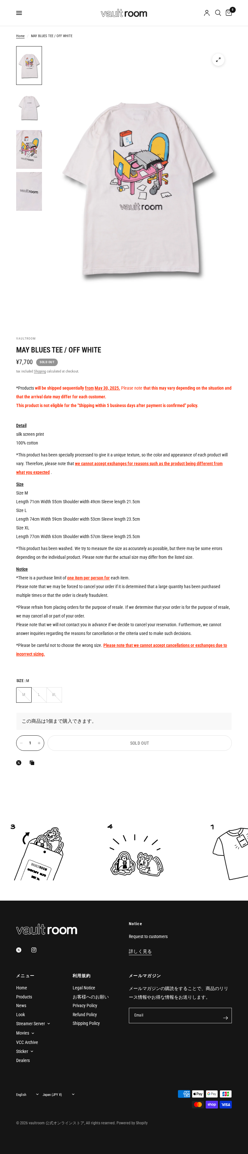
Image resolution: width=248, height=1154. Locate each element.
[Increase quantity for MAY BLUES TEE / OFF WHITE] (39, 743)
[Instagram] (38, 950)
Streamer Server (30, 1023)
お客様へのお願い (91, 996)
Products (24, 996)
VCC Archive (27, 1042)
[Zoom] (218, 60)
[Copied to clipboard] (33, 763)
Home (20, 36)
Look (20, 1014)
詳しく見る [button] (140, 951)
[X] (20, 763)
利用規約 (82, 976)
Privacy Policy (85, 1005)
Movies (22, 1033)
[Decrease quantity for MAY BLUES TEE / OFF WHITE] (21, 743)
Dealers (23, 1060)
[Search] (218, 13)
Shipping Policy (86, 1023)
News (21, 1005)
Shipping (40, 371)
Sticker (22, 1051)
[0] (227, 13)
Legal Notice (84, 987)
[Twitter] (23, 950)
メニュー (25, 976)
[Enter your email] (225, 1018)
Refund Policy (85, 1014)
